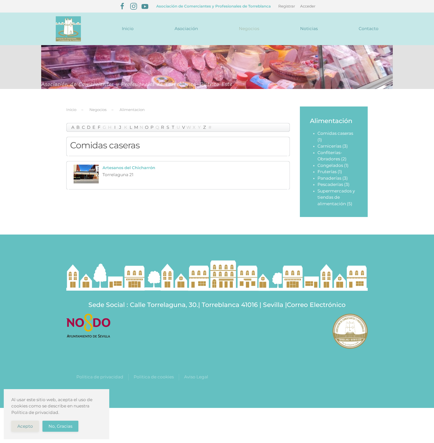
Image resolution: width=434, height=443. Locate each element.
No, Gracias (60, 426)
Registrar (286, 6)
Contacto (368, 28)
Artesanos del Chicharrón (128, 167)
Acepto (25, 426)
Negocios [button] (249, 28)
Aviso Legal (196, 376)
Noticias (309, 28)
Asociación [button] (186, 28)
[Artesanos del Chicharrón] (86, 173)
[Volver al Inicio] (68, 28)
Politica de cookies (154, 376)
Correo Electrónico (316, 304)
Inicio (128, 28)
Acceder (307, 6)
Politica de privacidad (99, 376)
